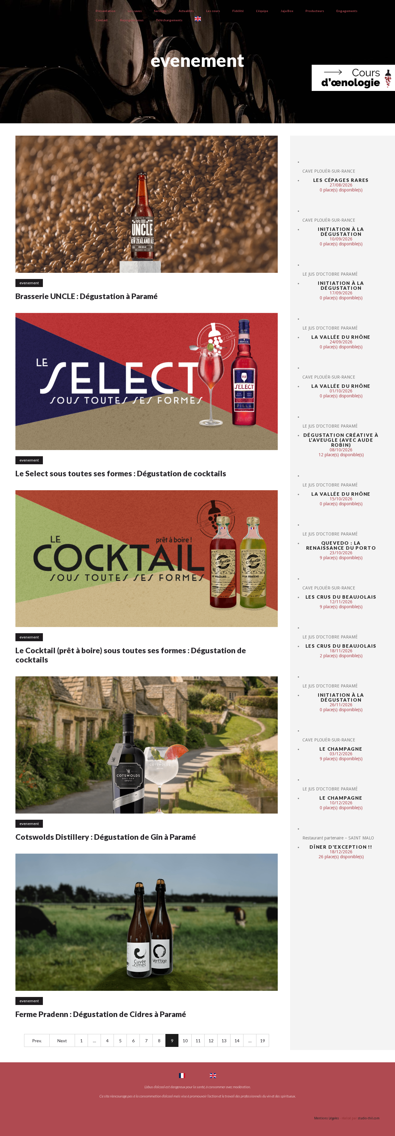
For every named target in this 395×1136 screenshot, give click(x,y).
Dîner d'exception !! (341, 847)
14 (237, 1040)
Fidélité (238, 11)
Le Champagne (341, 749)
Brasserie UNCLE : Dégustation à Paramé (86, 296)
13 (224, 1040)
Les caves (135, 11)
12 (211, 1040)
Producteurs (315, 11)
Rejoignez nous (131, 20)
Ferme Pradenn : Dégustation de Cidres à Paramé (100, 1014)
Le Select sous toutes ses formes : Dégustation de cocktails (120, 473)
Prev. (37, 1040)
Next (62, 1040)
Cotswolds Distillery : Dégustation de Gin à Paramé (105, 836)
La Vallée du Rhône (341, 337)
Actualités (186, 11)
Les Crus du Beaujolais (341, 597)
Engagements (346, 11)
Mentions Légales (326, 1118)
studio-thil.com (369, 1118)
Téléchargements (169, 20)
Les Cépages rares (341, 180)
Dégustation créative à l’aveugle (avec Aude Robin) (341, 440)
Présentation (105, 11)
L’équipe (262, 11)
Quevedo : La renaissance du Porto (341, 545)
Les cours (213, 11)
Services (160, 11)
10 (185, 1040)
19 (262, 1040)
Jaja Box (287, 11)
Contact (102, 20)
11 (198, 1040)
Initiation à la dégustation (341, 231)
